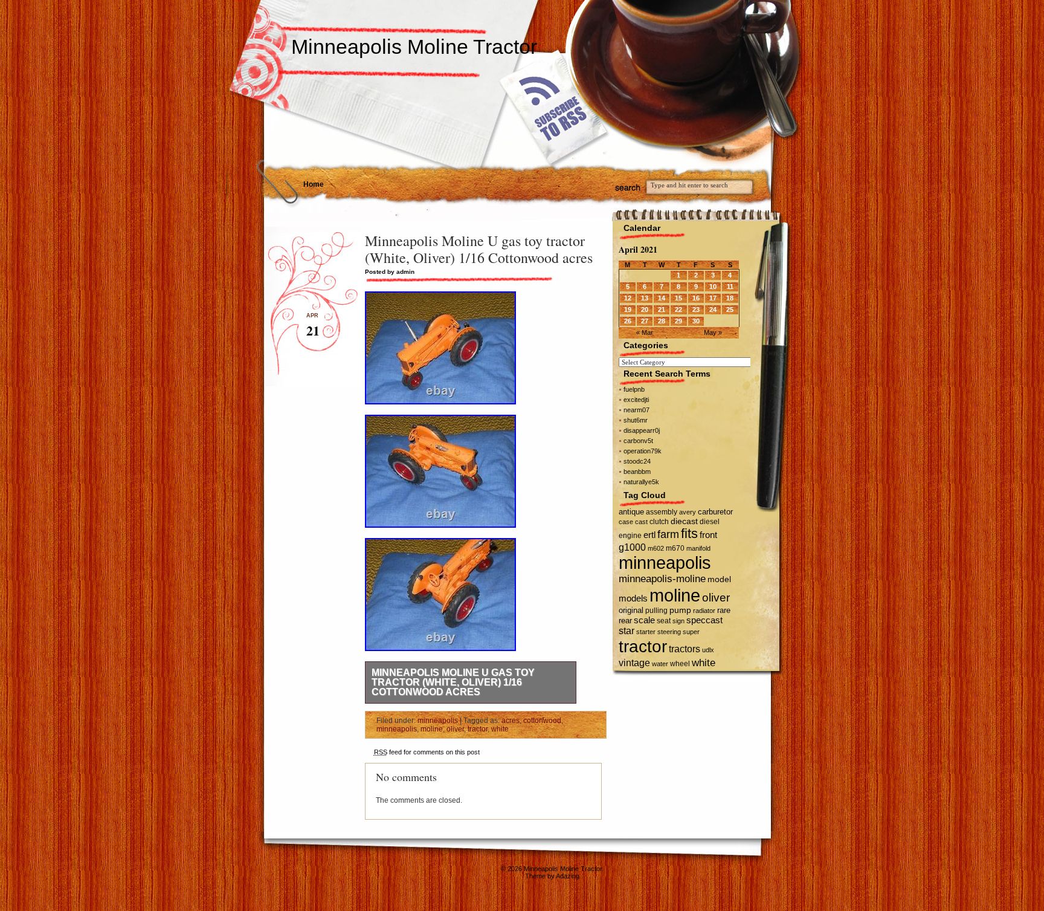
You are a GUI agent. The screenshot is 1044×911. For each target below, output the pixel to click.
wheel (680, 664)
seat (664, 621)
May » (713, 332)
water (660, 663)
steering (669, 631)
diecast (684, 521)
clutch (659, 521)
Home (313, 184)
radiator (704, 610)
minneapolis (437, 720)
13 (644, 298)
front (708, 535)
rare (723, 610)
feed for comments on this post (427, 752)
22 (678, 309)
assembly (661, 512)
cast (641, 521)
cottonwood (542, 720)
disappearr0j (642, 430)
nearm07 (636, 409)
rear (625, 620)
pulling (656, 610)
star (626, 630)
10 (713, 286)
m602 (656, 548)
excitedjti (636, 399)
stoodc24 (637, 461)
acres (510, 720)
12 (627, 298)
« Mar (644, 332)
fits (689, 533)
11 (730, 286)
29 (678, 321)
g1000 (632, 547)
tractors (684, 649)
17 (713, 298)
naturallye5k (641, 481)
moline (431, 729)
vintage (634, 662)
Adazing (567, 876)
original (631, 610)
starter (646, 631)
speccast (704, 620)
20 (644, 309)
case (626, 521)
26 (627, 321)
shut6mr (636, 420)
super (691, 631)
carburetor (715, 511)
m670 (675, 548)
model (719, 579)
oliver (455, 729)
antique (631, 511)
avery (687, 512)
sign (678, 620)
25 (729, 309)
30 (696, 321)
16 (696, 298)
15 (678, 298)
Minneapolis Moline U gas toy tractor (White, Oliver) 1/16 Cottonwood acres (453, 682)
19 (627, 309)
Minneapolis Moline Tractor (414, 46)
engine (630, 535)
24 (713, 309)
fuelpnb (634, 389)
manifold (698, 548)
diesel (710, 521)
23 (696, 309)
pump (680, 610)
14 (661, 298)
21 (661, 309)
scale (644, 620)
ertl (649, 535)
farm (668, 534)
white (500, 729)
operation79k (643, 451)
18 (729, 298)
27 (644, 321)
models (633, 598)
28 (661, 321)
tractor (478, 729)
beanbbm (637, 471)
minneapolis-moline (662, 579)
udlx (708, 649)
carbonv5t (638, 440)
